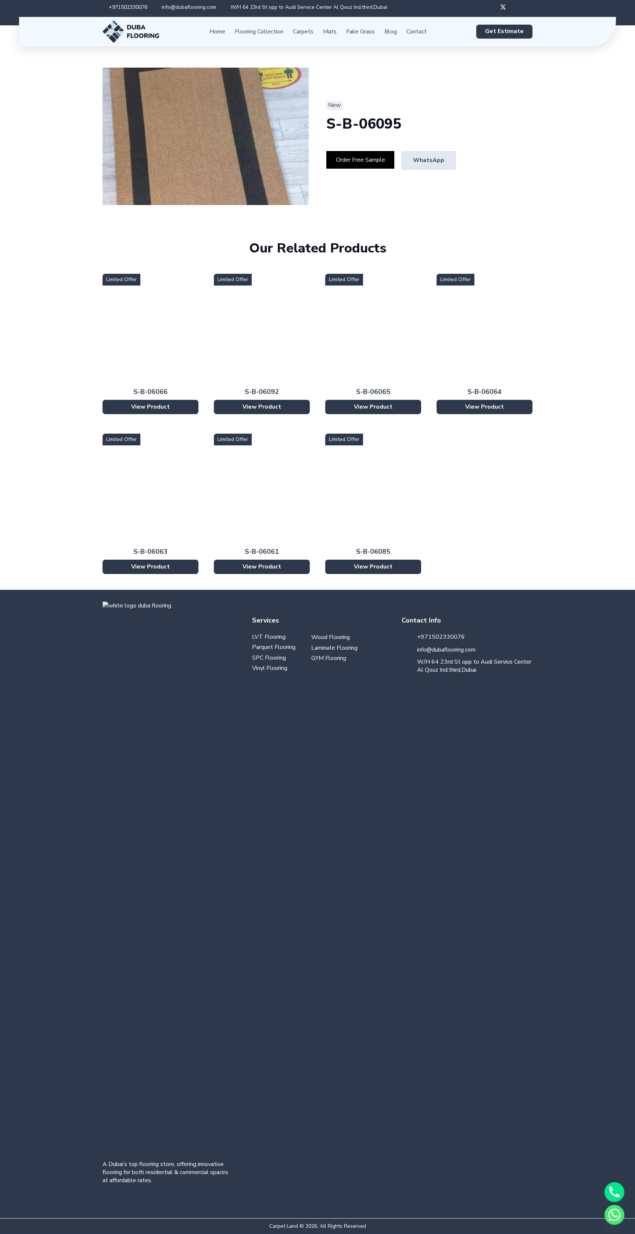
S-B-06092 (262, 391)
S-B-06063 (150, 551)
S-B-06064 (484, 391)
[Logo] (131, 32)
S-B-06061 (262, 551)
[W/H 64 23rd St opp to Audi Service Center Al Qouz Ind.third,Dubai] (409, 666)
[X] (503, 7)
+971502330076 (441, 637)
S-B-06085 (373, 551)
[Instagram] (515, 7)
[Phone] (614, 1192)
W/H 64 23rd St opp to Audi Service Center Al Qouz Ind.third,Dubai (474, 666)
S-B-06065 (373, 391)
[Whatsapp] (614, 1215)
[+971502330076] (409, 637)
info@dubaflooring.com (446, 650)
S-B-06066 (150, 391)
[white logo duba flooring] (168, 877)
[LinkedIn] (526, 7)
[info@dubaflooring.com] (409, 649)
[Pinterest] (110, 1199)
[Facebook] (491, 7)
